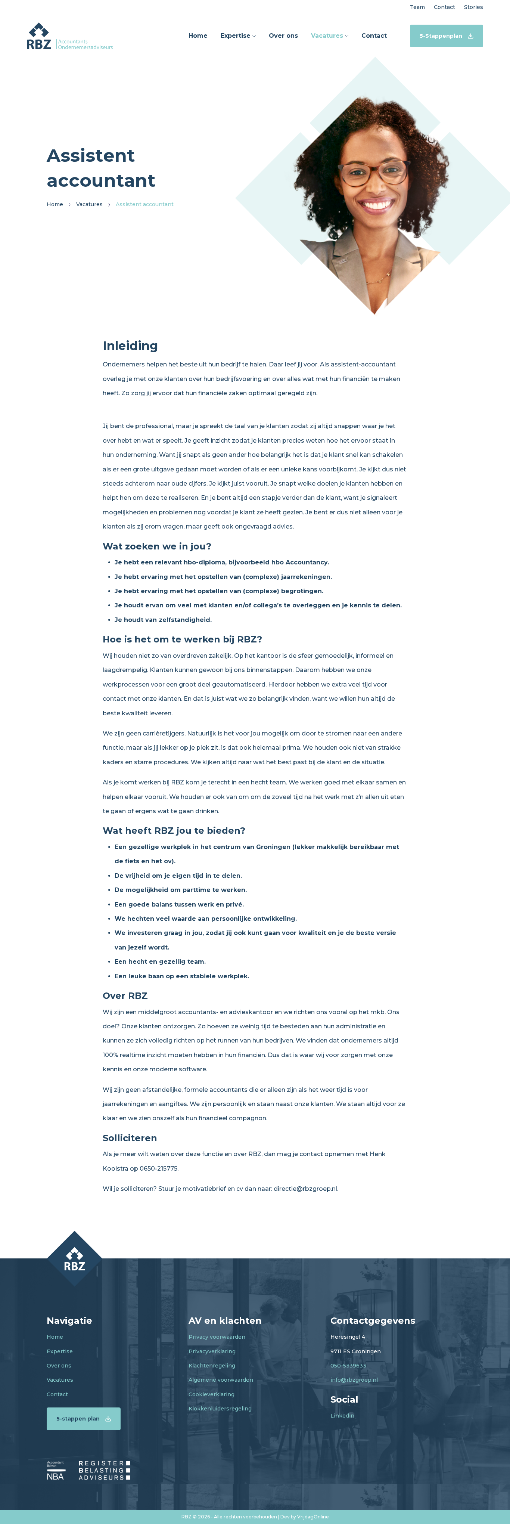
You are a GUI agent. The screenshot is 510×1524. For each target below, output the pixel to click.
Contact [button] (444, 7)
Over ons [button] (283, 35)
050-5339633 (348, 1365)
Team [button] (417, 7)
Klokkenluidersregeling (220, 1408)
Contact (57, 1394)
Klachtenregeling (212, 1365)
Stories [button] (473, 7)
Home (55, 1337)
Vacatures (60, 1379)
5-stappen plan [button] (78, 1418)
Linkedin (342, 1415)
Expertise (60, 1351)
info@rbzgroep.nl (354, 1379)
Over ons (59, 1365)
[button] (70, 35)
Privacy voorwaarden (217, 1337)
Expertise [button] (236, 35)
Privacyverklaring (212, 1351)
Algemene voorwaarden (221, 1379)
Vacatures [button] (328, 35)
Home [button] (198, 35)
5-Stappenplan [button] (441, 35)
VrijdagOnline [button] (313, 1517)
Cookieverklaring (211, 1394)
